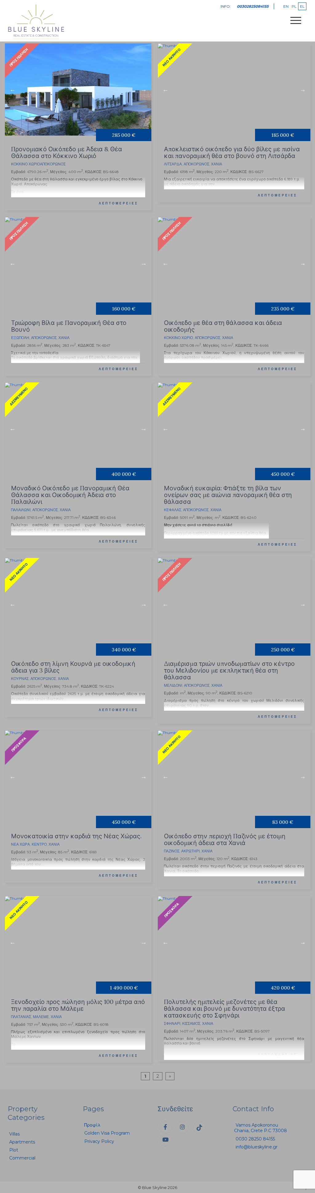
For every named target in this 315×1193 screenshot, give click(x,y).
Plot (13, 1150)
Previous (13, 89)
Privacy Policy (99, 1141)
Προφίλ (92, 1125)
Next (144, 89)
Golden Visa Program (107, 1133)
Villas (14, 1134)
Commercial (22, 1158)
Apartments (22, 1142)
